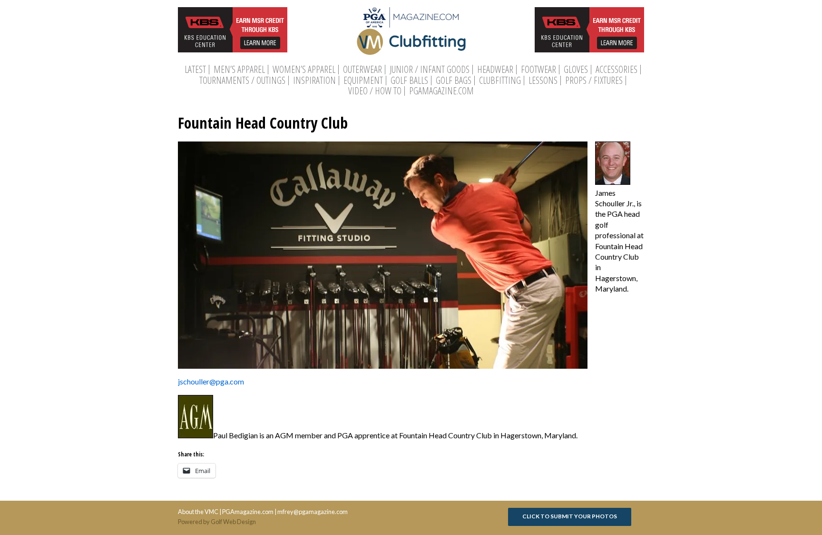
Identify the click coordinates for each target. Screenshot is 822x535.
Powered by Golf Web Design (217, 521)
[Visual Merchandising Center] (411, 17)
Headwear (495, 69)
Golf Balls (409, 80)
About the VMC (198, 511)
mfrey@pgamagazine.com (312, 511)
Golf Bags (453, 80)
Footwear (538, 69)
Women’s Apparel (304, 69)
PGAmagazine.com (441, 91)
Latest (195, 69)
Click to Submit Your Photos (569, 516)
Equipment (363, 80)
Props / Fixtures (594, 80)
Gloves (576, 69)
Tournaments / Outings (242, 80)
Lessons (543, 80)
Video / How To (374, 91)
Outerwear (362, 69)
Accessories (616, 69)
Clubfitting (500, 80)
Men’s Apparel (239, 69)
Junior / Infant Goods (430, 69)
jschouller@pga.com (211, 381)
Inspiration (314, 80)
